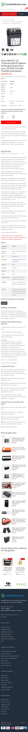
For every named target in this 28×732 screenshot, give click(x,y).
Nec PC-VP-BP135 (5, 702)
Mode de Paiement (6, 634)
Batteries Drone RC (6, 663)
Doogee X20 (4, 713)
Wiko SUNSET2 (4, 706)
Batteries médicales (6, 665)
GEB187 (4, 303)
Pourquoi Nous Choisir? (7, 636)
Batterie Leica (6, 23)
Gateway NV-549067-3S (7, 687)
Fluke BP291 (4, 685)
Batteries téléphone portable (8, 651)
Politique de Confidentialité (8, 639)
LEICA (13, 264)
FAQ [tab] (22, 154)
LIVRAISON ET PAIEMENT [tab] (10, 154)
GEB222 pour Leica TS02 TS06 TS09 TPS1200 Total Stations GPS (18, 511)
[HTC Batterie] (21, 584)
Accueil (21, 14)
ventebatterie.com (15, 722)
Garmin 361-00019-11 (6, 682)
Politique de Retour (6, 629)
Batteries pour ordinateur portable (10, 656)
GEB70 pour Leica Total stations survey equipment (19, 448)
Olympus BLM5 (5, 680)
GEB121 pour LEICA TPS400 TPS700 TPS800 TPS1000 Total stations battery (19, 529)
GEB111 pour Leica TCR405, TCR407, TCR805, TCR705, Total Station (19, 502)
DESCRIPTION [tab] (6, 152)
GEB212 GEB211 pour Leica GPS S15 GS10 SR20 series (19, 493)
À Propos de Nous (5, 627)
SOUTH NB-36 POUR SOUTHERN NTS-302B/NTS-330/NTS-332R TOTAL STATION (20, 569)
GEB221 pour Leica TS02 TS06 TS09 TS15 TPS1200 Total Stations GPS (18, 457)
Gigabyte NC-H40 (5, 704)
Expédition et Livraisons (7, 632)
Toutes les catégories (9, 19)
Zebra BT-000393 (5, 689)
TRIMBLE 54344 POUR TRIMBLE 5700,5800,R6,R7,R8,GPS (7, 569)
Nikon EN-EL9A (5, 678)
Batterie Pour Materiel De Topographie (13, 21)
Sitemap (4, 617)
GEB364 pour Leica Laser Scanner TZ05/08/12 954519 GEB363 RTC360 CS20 (18, 476)
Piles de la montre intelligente (9, 658)
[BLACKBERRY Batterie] (8, 584)
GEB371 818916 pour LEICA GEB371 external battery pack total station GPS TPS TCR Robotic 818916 (19, 521)
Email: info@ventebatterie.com (10, 614)
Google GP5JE (4, 675)
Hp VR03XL (3, 711)
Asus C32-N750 (5, 709)
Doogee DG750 (5, 699)
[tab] (3, 50)
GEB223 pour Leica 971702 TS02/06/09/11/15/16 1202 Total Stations (19, 466)
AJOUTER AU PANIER (11, 122)
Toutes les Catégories (9, 14)
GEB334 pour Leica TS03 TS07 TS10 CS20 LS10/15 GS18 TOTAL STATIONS (18, 439)
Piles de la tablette (6, 653)
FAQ (2, 641)
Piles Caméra (4, 660)
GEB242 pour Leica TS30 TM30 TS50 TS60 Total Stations (18, 538)
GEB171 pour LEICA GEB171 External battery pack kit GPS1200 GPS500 (19, 484)
